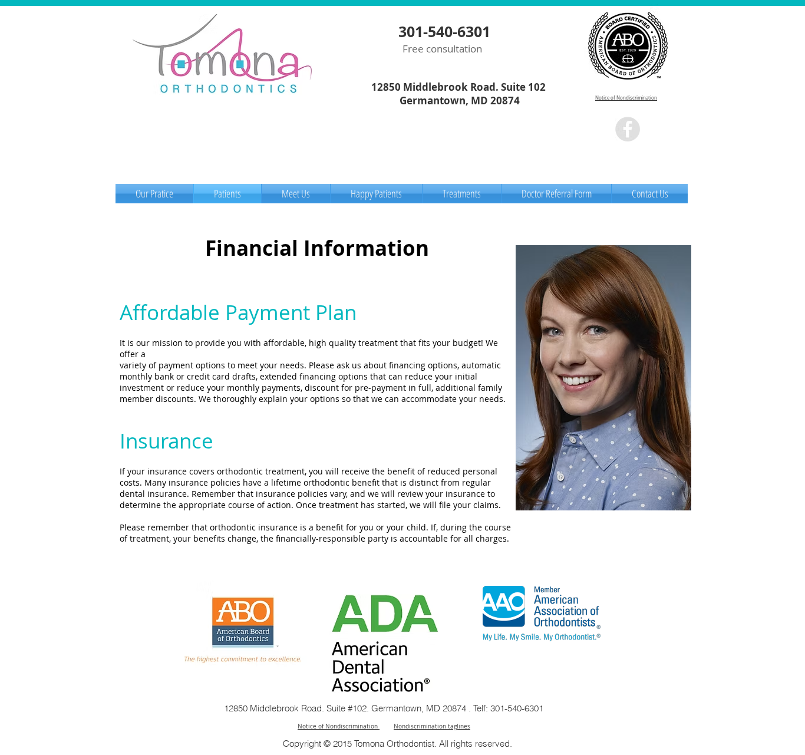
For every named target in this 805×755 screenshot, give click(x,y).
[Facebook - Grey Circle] (627, 129)
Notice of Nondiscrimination (626, 98)
